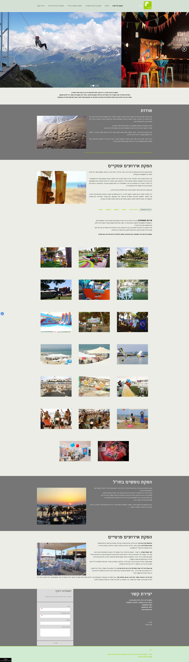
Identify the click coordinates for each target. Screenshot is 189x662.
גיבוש (101, 210)
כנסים (124, 210)
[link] (147, 6)
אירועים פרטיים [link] (89, 153)
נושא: (68, 620)
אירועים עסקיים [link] (147, 153)
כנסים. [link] (97, 153)
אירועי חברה (133, 210)
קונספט (108, 210)
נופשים (116, 210)
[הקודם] (184, 49)
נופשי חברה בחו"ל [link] (106, 153)
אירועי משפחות (146, 210)
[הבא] (5, 49)
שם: (69, 606)
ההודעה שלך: (66, 627)
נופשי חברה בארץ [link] (118, 153)
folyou (5, 659)
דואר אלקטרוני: (65, 613)
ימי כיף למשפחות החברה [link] (133, 153)
